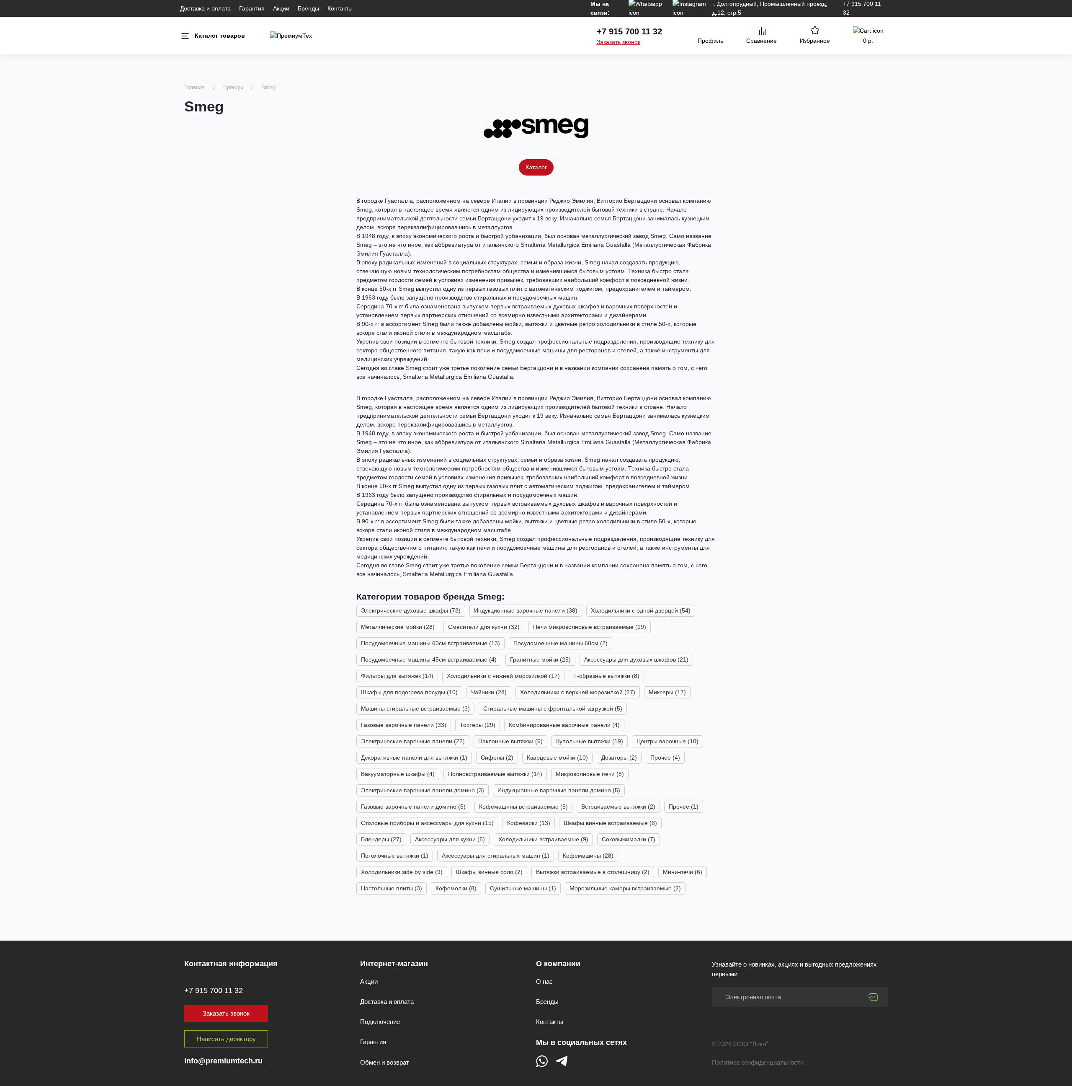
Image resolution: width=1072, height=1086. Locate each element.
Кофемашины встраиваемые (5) (523, 806)
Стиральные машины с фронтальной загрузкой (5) (552, 708)
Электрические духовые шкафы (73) (411, 610)
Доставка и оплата (205, 8)
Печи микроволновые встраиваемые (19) (589, 626)
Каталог (536, 167)
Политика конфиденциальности (758, 1062)
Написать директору (226, 1038)
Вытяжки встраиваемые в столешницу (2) (592, 872)
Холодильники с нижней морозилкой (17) (503, 675)
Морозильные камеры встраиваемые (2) (625, 888)
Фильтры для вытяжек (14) (397, 675)
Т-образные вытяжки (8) (606, 675)
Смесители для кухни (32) (484, 626)
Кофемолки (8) (456, 888)
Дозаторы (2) (619, 757)
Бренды (308, 8)
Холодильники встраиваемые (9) (543, 839)
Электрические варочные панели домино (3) (422, 790)
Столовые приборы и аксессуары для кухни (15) (427, 823)
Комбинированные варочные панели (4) (564, 724)
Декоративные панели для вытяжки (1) (414, 757)
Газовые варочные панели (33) (403, 724)
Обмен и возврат (384, 1062)
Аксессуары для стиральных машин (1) (495, 855)
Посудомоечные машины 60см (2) (560, 643)
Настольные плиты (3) (391, 888)
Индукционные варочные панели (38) (525, 610)
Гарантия (252, 8)
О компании (558, 963)
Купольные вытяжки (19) (589, 741)
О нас (544, 981)
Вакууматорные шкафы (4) (398, 774)
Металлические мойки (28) (398, 626)
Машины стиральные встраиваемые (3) (415, 708)
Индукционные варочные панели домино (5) (558, 790)
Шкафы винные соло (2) (489, 872)
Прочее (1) (683, 806)
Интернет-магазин (394, 963)
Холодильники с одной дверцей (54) (641, 610)
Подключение (380, 1021)
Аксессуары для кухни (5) (450, 839)
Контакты (340, 8)
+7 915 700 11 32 (629, 31)
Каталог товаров (220, 35)
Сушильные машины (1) (523, 888)
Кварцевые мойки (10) (557, 757)
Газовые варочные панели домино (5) (413, 806)
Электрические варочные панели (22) (413, 741)
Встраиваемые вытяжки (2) (618, 806)
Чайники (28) (489, 692)
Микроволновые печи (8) (590, 774)
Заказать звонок (618, 42)
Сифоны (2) (497, 757)
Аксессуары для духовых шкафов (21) (636, 659)
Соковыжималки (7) (628, 839)
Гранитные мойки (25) (540, 659)
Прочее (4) (665, 757)
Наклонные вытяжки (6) (510, 741)
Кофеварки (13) (528, 823)
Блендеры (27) (381, 839)
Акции (281, 8)
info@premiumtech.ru (223, 1061)
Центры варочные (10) (667, 741)
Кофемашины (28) (588, 855)
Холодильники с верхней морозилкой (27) (577, 692)
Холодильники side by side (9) (402, 872)
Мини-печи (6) (682, 872)
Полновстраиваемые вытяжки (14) (495, 774)
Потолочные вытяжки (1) (394, 855)
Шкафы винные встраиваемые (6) (610, 823)
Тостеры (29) (477, 724)
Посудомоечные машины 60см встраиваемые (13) (430, 643)
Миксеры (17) (667, 692)
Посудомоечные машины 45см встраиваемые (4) (429, 659)
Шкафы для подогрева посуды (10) (409, 692)
